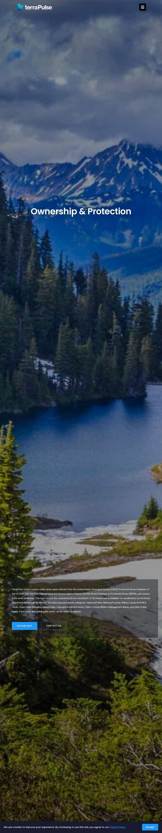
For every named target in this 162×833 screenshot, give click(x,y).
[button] (142, 7)
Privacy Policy (117, 827)
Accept (150, 827)
